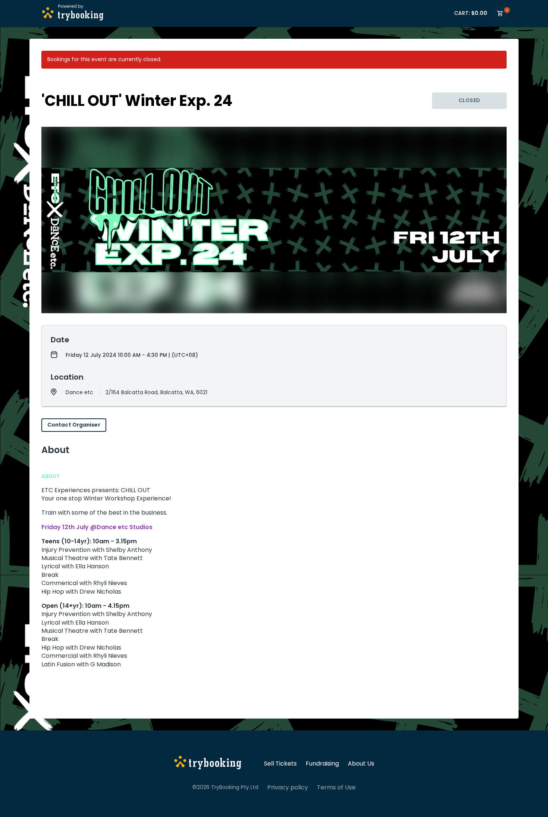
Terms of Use (336, 787)
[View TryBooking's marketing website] (208, 764)
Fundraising (322, 764)
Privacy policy (287, 787)
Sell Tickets (280, 764)
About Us (361, 764)
